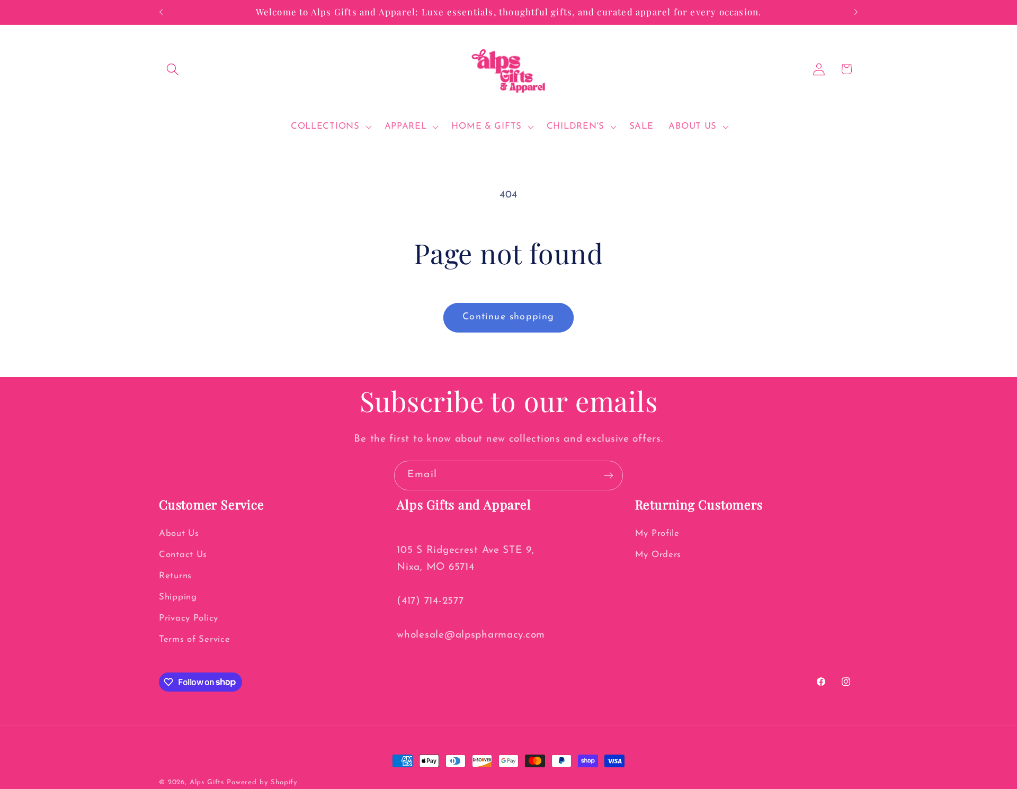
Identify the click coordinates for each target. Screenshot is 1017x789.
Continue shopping (508, 317)
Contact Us (183, 554)
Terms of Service (194, 639)
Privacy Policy (188, 618)
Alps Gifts (208, 782)
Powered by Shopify (262, 782)
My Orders (658, 554)
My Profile (657, 533)
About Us (179, 533)
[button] (173, 69)
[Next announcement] (856, 12)
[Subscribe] (608, 475)
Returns (175, 575)
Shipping (178, 597)
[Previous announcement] (161, 12)
